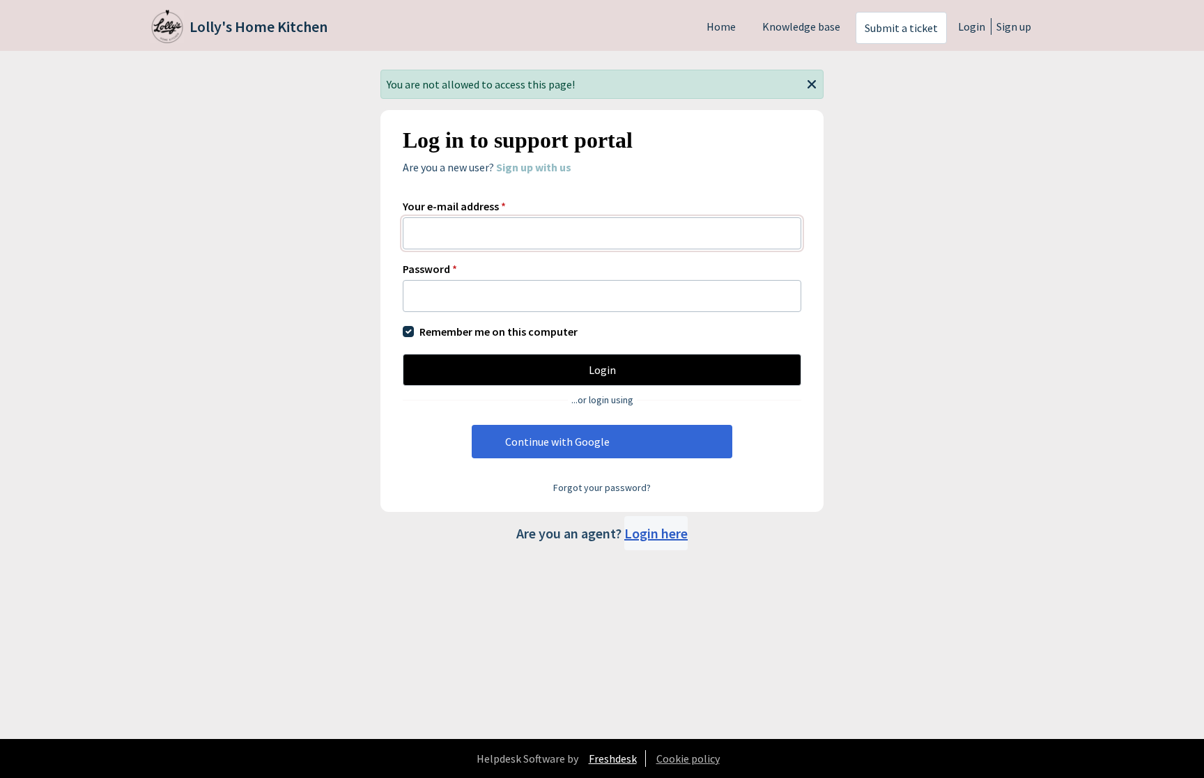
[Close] (812, 82)
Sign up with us (533, 167)
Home (721, 26)
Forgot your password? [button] (602, 487)
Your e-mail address (454, 206)
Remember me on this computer (498, 332)
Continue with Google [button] (557, 442)
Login (971, 26)
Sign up (1013, 26)
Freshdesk (613, 758)
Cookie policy (688, 758)
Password (430, 269)
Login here (656, 533)
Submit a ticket (901, 28)
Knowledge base (801, 26)
